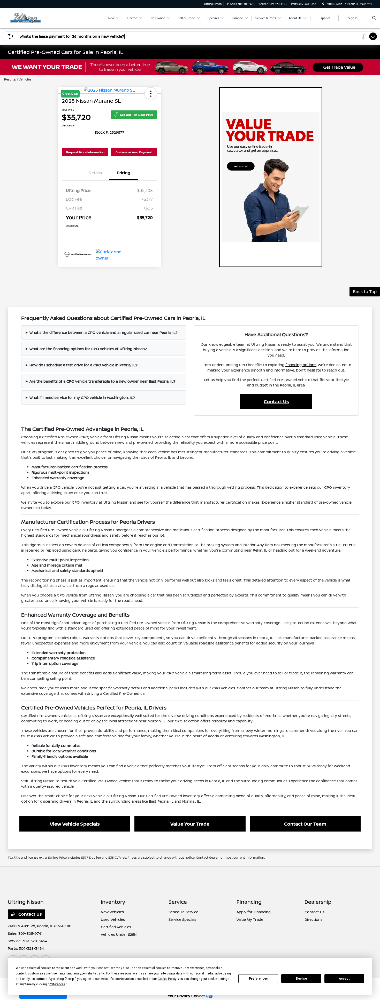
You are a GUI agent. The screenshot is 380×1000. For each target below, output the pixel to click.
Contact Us (276, 401)
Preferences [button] (57, 984)
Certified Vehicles (116, 926)
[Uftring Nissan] (31, 17)
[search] (374, 18)
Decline (301, 978)
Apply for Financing (254, 911)
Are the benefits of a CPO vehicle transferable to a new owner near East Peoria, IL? (102, 381)
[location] (323, 4)
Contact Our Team (305, 824)
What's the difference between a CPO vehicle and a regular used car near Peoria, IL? (103, 332)
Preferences (258, 978)
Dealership (318, 901)
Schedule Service (183, 911)
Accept (344, 978)
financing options (300, 364)
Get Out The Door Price (137, 115)
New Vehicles (112, 911)
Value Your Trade (189, 824)
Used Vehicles (113, 919)
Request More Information (85, 152)
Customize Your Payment (134, 152)
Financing (249, 901)
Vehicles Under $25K (118, 934)
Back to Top (365, 291)
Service (178, 901)
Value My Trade (250, 919)
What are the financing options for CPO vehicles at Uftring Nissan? (88, 348)
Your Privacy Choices (187, 995)
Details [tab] (95, 172)
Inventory (113, 901)
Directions (313, 919)
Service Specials (182, 919)
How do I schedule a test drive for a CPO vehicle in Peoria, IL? (83, 364)
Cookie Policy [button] (167, 979)
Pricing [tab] (123, 172)
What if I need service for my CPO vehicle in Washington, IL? (82, 397)
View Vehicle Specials (75, 824)
